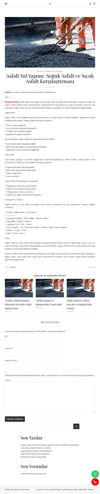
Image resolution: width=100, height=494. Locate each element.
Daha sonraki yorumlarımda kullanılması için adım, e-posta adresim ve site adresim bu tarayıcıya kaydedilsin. (49, 375)
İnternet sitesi (11, 360)
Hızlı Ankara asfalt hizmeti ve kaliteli (35, 448)
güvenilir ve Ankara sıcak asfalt (33, 457)
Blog (75, 489)
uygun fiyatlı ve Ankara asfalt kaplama (36, 451)
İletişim (90, 489)
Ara (76, 426)
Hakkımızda (82, 489)
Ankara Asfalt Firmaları (53, 489)
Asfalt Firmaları (67, 489)
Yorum (7, 380)
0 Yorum (91, 267)
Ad (7, 336)
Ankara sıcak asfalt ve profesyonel (35, 454)
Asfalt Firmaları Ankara (50, 71)
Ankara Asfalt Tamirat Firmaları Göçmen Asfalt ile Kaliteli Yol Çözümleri (50, 445)
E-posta (9, 348)
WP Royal (8, 489)
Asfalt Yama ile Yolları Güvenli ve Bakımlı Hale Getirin (79, 304)
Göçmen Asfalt (12, 102)
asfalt (7, 92)
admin (13, 267)
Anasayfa (40, 489)
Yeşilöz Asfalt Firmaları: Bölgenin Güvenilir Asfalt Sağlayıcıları (18, 304)
